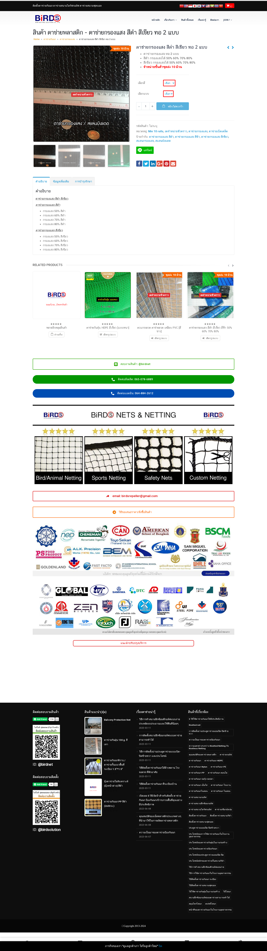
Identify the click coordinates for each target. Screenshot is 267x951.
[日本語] (195, 5)
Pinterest (166, 164)
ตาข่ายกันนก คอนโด (217, 773)
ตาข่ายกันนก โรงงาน (221, 785)
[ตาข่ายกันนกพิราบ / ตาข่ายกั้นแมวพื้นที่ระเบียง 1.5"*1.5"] (93, 766)
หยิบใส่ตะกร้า (175, 106)
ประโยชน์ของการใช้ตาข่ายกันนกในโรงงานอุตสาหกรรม (209, 835)
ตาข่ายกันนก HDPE (214, 760)
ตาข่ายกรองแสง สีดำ (161, 136)
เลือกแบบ (143, 93)
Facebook (139, 164)
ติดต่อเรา (214, 19)
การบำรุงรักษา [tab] (83, 181)
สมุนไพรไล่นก (195, 903)
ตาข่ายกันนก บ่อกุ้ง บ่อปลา (201, 779)
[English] (186, 5)
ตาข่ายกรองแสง (67, 39)
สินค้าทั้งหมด (187, 19)
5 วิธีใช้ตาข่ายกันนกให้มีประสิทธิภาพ (206, 719)
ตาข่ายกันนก (50, 39)
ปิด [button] (160, 946)
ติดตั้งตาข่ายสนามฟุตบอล (201, 822)
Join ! (226, 19)
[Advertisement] (133, 677)
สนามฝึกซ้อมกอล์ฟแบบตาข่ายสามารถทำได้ (209, 897)
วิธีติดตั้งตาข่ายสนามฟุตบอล (202, 885)
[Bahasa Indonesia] (190, 5)
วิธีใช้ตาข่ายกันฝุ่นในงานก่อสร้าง (204, 891)
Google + (160, 164)
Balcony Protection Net (117, 719)
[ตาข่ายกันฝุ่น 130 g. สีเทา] (93, 746)
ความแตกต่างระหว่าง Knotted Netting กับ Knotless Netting (209, 747)
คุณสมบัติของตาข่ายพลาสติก (202, 754)
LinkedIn (153, 164)
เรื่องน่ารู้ (202, 19)
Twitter (146, 164)
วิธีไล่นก (227, 891)
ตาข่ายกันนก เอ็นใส (198, 785)
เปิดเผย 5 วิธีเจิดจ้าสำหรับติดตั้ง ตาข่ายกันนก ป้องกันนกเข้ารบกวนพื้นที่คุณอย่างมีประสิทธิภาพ (160, 800)
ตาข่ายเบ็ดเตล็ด (218, 131)
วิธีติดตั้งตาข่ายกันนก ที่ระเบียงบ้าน (158, 783)
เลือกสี (141, 82)
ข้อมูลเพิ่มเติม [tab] (61, 181)
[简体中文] (181, 5)
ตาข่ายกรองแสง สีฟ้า (187, 136)
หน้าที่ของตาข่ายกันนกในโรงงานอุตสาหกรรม (210, 909)
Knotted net (195, 725)
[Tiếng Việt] (221, 5)
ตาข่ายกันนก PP (197, 773)
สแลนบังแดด (163, 140)
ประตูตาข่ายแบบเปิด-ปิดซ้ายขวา (204, 828)
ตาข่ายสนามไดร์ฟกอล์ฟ (200, 809)
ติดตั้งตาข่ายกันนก (198, 815)
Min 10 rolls (155, 131)
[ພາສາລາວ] (203, 5)
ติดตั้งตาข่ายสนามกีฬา (221, 815)
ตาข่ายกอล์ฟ (226, 754)
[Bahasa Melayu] (208, 5)
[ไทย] (216, 5)
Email (173, 164)
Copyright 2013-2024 (135, 926)
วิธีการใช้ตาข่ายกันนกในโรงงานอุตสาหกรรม (210, 873)
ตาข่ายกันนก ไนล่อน (220, 791)
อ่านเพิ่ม (58, 334)
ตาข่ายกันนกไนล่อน (198, 791)
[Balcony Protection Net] (93, 725)
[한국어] (199, 5)
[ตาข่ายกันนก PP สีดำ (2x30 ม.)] (93, 807)
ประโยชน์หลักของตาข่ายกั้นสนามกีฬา (206, 861)
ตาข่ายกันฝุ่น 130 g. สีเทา (116, 742)
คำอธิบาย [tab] (41, 181)
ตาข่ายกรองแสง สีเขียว (214, 136)
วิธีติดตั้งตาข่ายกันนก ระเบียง (202, 879)
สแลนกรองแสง (145, 140)
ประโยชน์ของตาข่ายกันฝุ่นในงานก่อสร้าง (208, 842)
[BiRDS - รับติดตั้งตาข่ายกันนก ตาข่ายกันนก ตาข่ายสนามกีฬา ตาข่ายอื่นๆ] (47, 18)
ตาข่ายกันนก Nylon (198, 767)
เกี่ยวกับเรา (169, 19)
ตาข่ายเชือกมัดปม (223, 809)
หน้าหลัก (156, 19)
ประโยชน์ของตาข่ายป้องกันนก (203, 848)
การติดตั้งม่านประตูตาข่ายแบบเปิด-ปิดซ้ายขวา (208, 732)
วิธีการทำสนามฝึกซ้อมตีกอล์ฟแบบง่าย (206, 867)
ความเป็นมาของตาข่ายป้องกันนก (157, 832)
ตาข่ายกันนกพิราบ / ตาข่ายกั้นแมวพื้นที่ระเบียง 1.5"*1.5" (114, 764)
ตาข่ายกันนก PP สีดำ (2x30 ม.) (115, 803)
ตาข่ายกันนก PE (218, 767)
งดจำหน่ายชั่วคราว (176, 131)
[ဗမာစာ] (212, 5)
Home (37, 39)
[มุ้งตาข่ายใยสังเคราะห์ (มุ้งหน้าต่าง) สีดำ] (93, 787)
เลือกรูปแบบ (161, 338)
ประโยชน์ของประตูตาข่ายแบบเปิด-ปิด (206, 855)
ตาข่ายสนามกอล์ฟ (197, 797)
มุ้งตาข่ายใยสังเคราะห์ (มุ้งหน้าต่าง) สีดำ (116, 783)
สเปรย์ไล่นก (210, 903)
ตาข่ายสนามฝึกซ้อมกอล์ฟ (201, 803)
